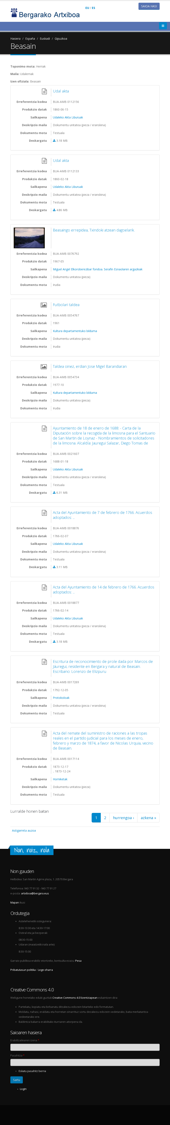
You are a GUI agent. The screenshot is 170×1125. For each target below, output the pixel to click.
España (30, 39)
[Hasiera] (47, 13)
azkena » (148, 817)
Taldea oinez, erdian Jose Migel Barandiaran (90, 366)
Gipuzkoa (61, 39)
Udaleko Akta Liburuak (68, 117)
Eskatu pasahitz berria (32, 1071)
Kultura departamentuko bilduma (75, 331)
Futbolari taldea (66, 304)
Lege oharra (45, 970)
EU (87, 8)
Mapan (14, 902)
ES (93, 8)
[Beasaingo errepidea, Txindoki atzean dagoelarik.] (30, 238)
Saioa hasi (149, 6)
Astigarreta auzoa (24, 830)
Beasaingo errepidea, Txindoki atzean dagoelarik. (94, 230)
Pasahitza (17, 1055)
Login (23, 1089)
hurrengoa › (123, 817)
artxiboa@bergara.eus (35, 893)
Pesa (78, 961)
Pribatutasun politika (23, 970)
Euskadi (45, 39)
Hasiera (15, 39)
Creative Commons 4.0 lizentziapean (74, 997)
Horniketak (60, 779)
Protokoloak (61, 698)
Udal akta (61, 91)
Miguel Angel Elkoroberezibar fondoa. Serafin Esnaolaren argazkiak (97, 269)
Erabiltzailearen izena (24, 1040)
